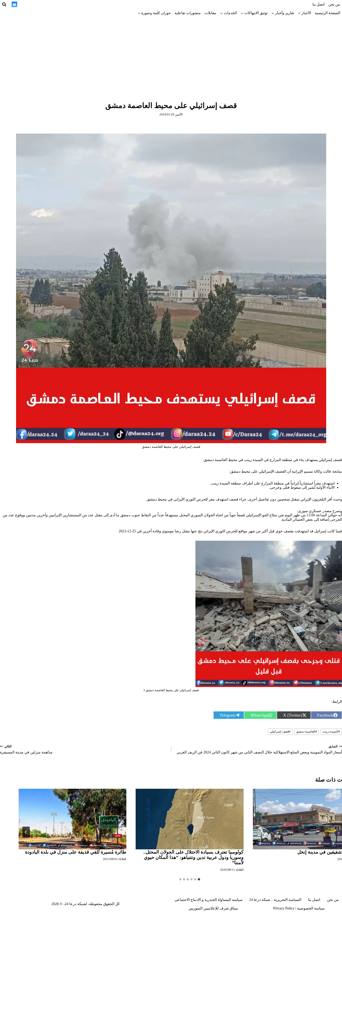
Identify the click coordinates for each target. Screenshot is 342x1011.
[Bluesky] (14, 4)
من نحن (334, 4)
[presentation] (189, 819)
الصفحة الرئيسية (327, 13)
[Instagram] (74, 4)
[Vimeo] (23, 4)
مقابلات (210, 13)
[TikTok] (66, 4)
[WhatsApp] (31, 4)
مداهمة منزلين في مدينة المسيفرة (26, 749)
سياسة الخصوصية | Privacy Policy (299, 908)
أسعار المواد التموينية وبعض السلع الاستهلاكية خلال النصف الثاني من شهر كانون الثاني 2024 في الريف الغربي (259, 749)
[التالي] (26, 832)
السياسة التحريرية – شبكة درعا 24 (275, 900)
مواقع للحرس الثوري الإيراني (225, 531)
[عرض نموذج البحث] (4, 4)
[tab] (199, 879)
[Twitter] (83, 4)
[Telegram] (57, 4)
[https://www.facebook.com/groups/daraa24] (48, 4)
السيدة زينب (331, 731)
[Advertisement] (171, 52)
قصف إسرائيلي (280, 731)
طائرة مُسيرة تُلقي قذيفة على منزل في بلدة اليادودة (75, 851)
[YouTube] (40, 4)
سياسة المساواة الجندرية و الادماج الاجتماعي (208, 900)
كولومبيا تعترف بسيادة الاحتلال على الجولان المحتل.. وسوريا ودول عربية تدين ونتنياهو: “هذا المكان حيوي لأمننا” (193, 857)
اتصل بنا (318, 4)
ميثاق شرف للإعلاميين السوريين (213, 908)
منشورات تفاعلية (187, 13)
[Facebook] (91, 4)
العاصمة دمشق (306, 731)
